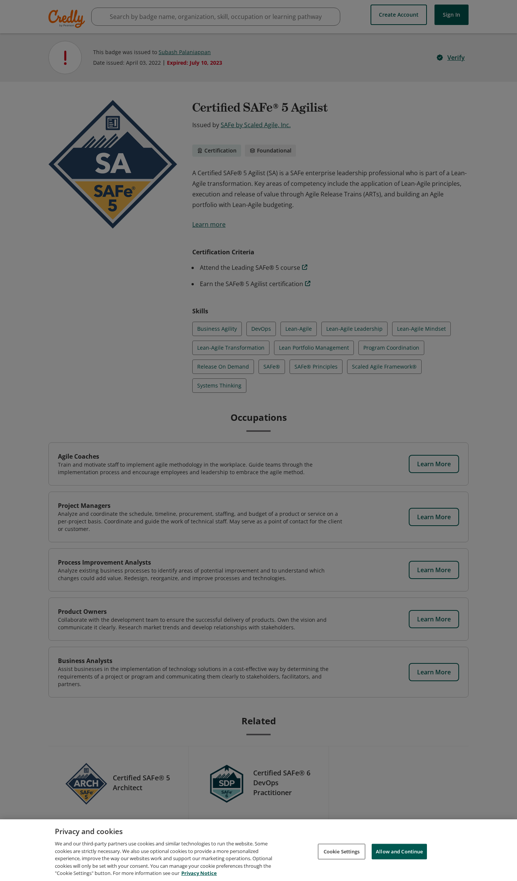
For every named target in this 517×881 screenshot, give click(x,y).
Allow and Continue (399, 851)
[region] (258, 850)
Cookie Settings (342, 851)
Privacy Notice (199, 873)
